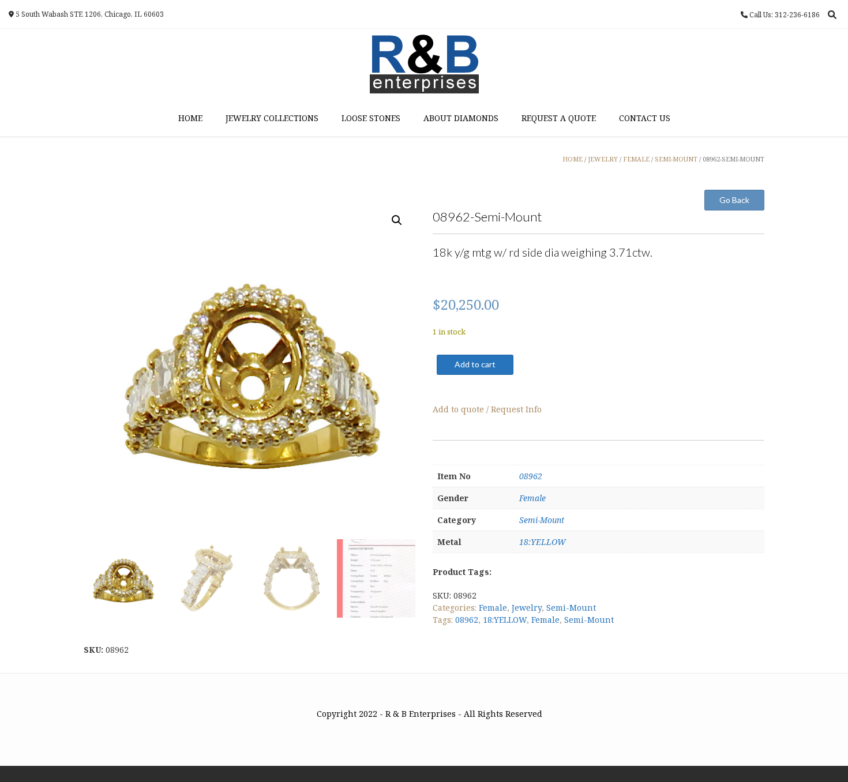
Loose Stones (371, 117)
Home (190, 117)
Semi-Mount (541, 519)
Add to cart (475, 364)
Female (532, 497)
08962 (530, 476)
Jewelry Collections (272, 117)
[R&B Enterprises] (424, 64)
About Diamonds (460, 117)
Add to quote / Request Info (487, 409)
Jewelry (527, 607)
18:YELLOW (542, 541)
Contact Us (644, 117)
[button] (397, 220)
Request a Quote (558, 117)
